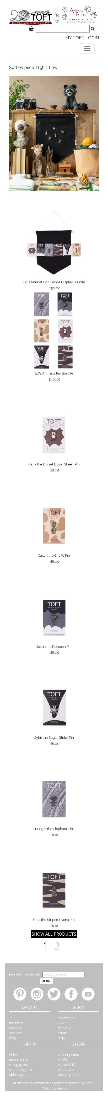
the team (16, 1023)
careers (15, 1028)
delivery (64, 1028)
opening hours (69, 1075)
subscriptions (68, 1055)
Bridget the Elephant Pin (54, 832)
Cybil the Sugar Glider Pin (54, 741)
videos (14, 1055)
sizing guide (18, 1065)
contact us (66, 1018)
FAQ (61, 1023)
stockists (15, 1033)
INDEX (63, 1060)
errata (62, 1033)
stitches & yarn (20, 1070)
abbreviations (19, 1075)
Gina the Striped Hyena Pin (54, 923)
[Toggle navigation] (87, 48)
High (40, 67)
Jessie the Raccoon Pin (54, 650)
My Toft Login (82, 37)
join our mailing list (24, 974)
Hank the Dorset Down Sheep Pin (54, 467)
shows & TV (67, 1065)
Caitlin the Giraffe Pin (54, 558)
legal (62, 1038)
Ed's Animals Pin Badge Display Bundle (54, 285)
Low (53, 67)
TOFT (13, 1018)
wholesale (66, 1070)
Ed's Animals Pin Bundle (54, 376)
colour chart (18, 1060)
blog (12, 1038)
